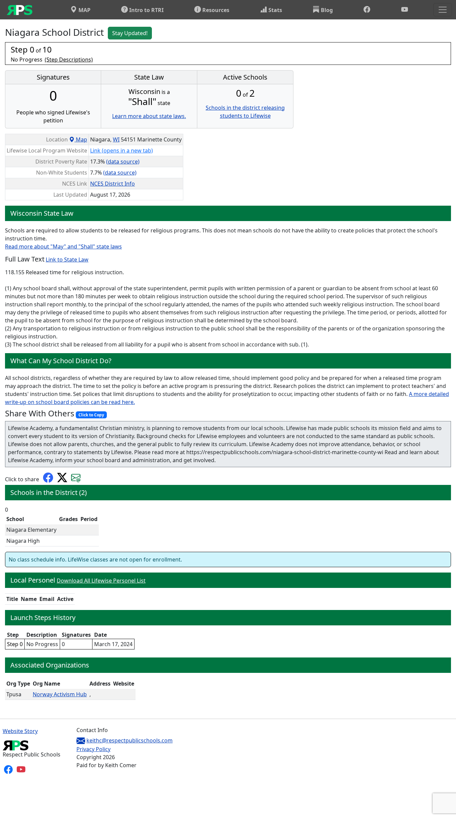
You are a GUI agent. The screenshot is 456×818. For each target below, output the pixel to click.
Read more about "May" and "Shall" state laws (63, 246)
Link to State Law (67, 259)
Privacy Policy (93, 749)
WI (116, 139)
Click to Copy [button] (91, 415)
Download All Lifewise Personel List (101, 580)
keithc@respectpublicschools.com (129, 740)
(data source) (123, 161)
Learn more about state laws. (149, 116)
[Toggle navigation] (442, 9)
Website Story (20, 731)
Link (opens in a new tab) (121, 150)
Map (80, 139)
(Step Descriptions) (69, 59)
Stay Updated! (130, 33)
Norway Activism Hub (60, 694)
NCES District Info (112, 183)
